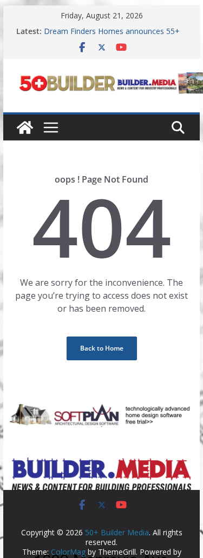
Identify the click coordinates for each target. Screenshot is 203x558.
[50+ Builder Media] (25, 127)
